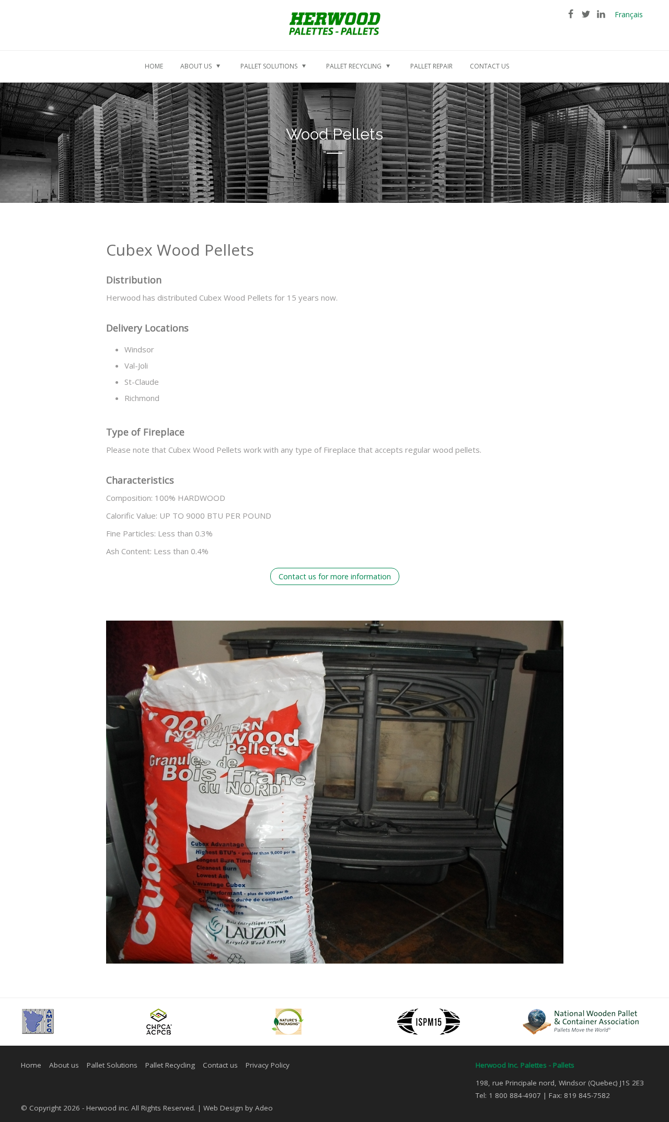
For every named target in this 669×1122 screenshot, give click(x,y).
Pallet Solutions (112, 1065)
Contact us (220, 1065)
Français (629, 14)
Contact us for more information (335, 576)
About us (64, 1065)
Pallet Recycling (170, 1065)
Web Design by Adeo (238, 1108)
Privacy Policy (268, 1065)
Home (31, 1065)
